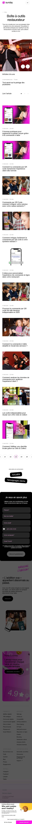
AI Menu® (19, 716)
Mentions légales (7, 793)
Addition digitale (7, 714)
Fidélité (19, 734)
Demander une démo (22, 751)
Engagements (7, 764)
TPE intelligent (7, 716)
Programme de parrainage (21, 757)
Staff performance (21, 729)
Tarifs (4, 754)
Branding (19, 736)
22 (10, 457)
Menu (28, 3)
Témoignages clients (16, 480)
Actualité (16, 474)
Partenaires (20, 754)
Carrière (5, 756)
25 (27, 457)
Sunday (7, 2)
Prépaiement (6, 729)
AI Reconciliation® (22, 721)
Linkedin (5, 776)
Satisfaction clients (22, 739)
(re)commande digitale (9, 721)
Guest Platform (7, 731)
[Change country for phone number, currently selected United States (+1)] (4, 529)
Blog (4, 759)
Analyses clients (21, 742)
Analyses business (22, 744)
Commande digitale (8, 719)
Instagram (6, 771)
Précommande (7, 726)
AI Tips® (19, 726)
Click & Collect (7, 724)
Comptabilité (20, 719)
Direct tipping (20, 724)
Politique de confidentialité (6, 801)
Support (19, 760)
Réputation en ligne (22, 731)
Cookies (4, 790)
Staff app (19, 714)
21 (5, 457)
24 (21, 457)
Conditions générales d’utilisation (8, 797)
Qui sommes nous (8, 751)
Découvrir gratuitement (16, 554)
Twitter (5, 779)
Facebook (5, 774)
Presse (5, 761)
